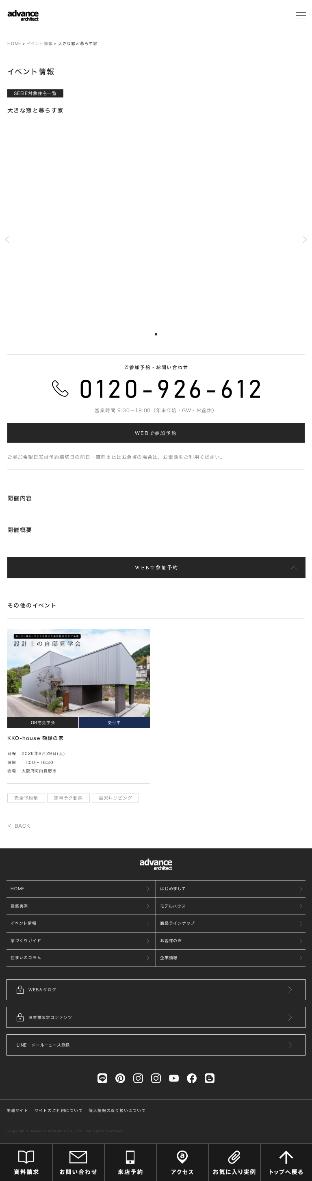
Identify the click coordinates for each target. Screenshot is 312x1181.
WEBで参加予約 (156, 432)
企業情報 (169, 958)
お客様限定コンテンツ (50, 1017)
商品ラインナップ (177, 923)
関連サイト (17, 1110)
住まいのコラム (26, 958)
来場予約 (130, 1162)
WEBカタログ (42, 990)
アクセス (182, 1162)
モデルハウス (173, 906)
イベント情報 (40, 43)
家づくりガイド (26, 941)
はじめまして (173, 889)
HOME (14, 43)
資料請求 (26, 1162)
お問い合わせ (78, 1162)
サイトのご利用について (59, 1110)
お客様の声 (171, 941)
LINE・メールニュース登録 (43, 1045)
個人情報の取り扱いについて (117, 1110)
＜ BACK (18, 825)
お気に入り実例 (234, 1162)
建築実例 (19, 906)
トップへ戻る (286, 1162)
